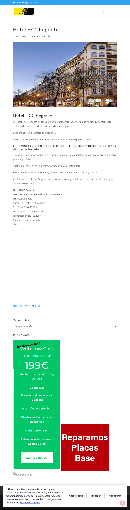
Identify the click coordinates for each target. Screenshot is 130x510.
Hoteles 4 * (34, 36)
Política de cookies (30, 502)
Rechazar (96, 495)
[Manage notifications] (122, 503)
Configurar (115, 495)
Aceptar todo (76, 495)
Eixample (45, 36)
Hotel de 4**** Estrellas (26, 305)
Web (15, 224)
